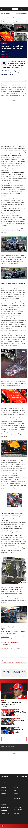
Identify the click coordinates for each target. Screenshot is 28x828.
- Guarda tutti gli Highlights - (9, 642)
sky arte (3, 793)
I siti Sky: (3, 782)
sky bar (16, 793)
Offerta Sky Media (5, 813)
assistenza (19, 821)
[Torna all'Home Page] (7, 13)
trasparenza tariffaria (12, 821)
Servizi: (15, 782)
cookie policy (17, 807)
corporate (16, 813)
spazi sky (16, 796)
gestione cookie (5, 807)
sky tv (15, 785)
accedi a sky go (20, 776)
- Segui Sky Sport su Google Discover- (12, 631)
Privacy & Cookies (9, 819)
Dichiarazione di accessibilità (18, 810)
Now (15, 790)
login (25, 9)
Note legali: (3, 804)
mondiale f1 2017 (8, 662)
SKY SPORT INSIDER (21, 13)
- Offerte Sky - (5, 648)
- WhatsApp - (5, 637)
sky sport (3, 785)
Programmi (17, 798)
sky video (3, 790)
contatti (23, 821)
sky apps (16, 787)
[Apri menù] (2, 13)
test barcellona (21, 662)
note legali (4, 810)
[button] (11, 826)
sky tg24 (3, 787)
